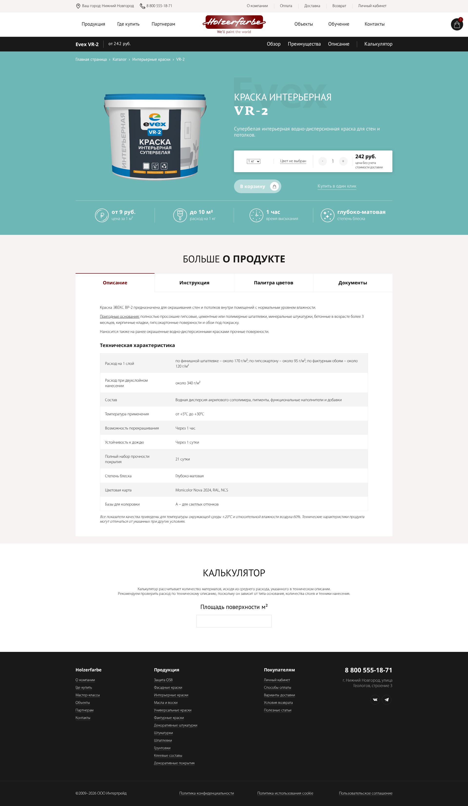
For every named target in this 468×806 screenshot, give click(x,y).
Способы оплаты (277, 688)
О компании (257, 6)
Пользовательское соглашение (365, 793)
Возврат (339, 6)
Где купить (128, 24)
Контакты (375, 24)
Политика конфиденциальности (206, 793)
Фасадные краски (168, 688)
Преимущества (304, 44)
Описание (339, 44)
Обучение (338, 24)
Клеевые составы (168, 756)
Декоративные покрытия (174, 763)
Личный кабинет (372, 6)
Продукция (93, 24)
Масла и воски (165, 703)
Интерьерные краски (171, 695)
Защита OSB (163, 680)
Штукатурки (163, 733)
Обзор (274, 44)
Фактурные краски (169, 718)
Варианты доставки (279, 695)
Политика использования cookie (285, 793)
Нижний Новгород (118, 6)
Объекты (303, 24)
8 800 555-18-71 (159, 6)
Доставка (312, 6)
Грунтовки (162, 748)
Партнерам (163, 24)
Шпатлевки (163, 741)
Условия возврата (278, 703)
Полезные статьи (277, 710)
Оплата (286, 6)
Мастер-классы (88, 695)
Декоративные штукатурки (175, 725)
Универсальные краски (172, 710)
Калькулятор (378, 44)
